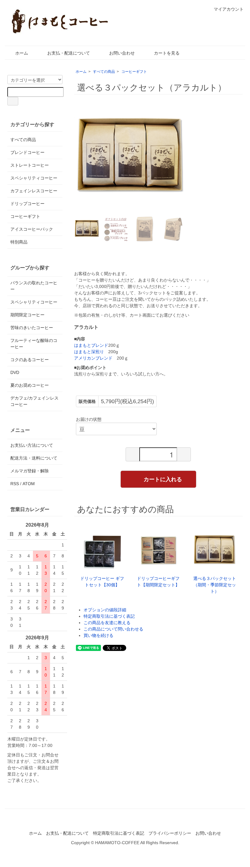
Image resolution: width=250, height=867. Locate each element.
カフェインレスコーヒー (33, 190)
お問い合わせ (122, 53)
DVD (14, 372)
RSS (14, 483)
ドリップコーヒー (27, 203)
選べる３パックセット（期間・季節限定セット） (214, 585)
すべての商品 (104, 71)
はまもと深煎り (89, 351)
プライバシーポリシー (169, 833)
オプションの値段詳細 (105, 609)
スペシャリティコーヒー (33, 178)
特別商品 (18, 242)
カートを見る (167, 53)
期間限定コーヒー (27, 314)
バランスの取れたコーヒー (33, 286)
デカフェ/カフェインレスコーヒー (34, 401)
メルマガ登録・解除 (29, 470)
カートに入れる (163, 479)
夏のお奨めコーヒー (29, 385)
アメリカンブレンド (93, 358)
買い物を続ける (98, 635)
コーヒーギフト (134, 71)
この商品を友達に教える (107, 622)
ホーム (21, 53)
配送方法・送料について (33, 458)
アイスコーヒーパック (31, 229)
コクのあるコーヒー (29, 359)
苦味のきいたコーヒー (31, 327)
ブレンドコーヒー (27, 152)
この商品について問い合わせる (113, 629)
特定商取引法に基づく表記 (109, 616)
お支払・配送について (68, 53)
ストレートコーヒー (29, 165)
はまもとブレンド (91, 345)
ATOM (29, 483)
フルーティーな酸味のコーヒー (33, 343)
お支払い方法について (31, 445)
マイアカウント (229, 9)
